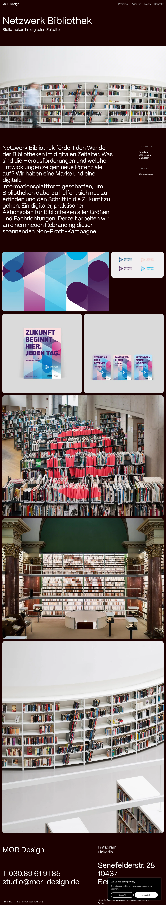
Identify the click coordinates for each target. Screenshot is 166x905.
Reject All (122, 895)
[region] (134, 889)
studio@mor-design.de (40, 882)
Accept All (146, 895)
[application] (55, 282)
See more (115, 889)
